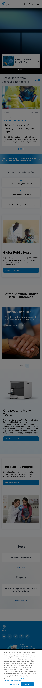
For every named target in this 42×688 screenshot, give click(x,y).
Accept (27, 684)
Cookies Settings (13, 684)
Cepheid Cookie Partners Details (13, 680)
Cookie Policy (21, 679)
